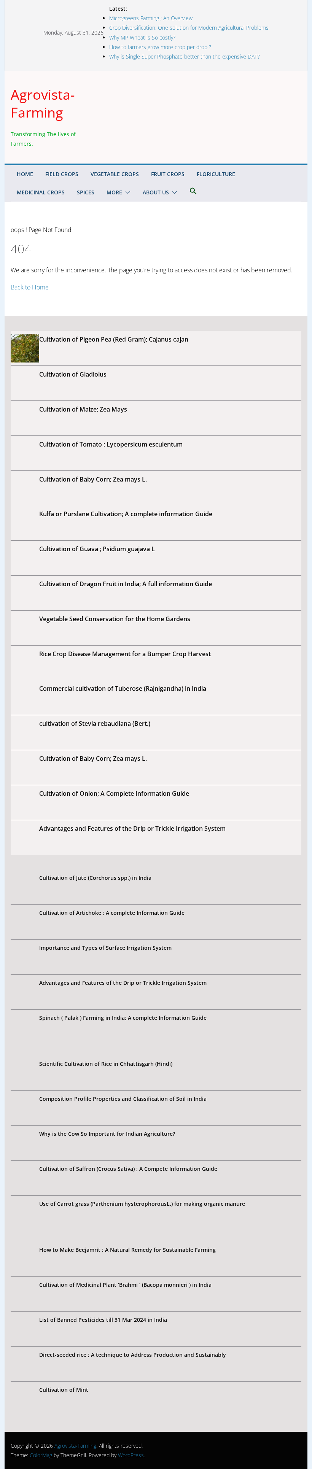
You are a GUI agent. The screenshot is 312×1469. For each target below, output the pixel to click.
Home (25, 174)
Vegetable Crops (115, 174)
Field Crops (61, 174)
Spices (85, 192)
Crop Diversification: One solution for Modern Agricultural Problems (189, 27)
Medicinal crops (41, 192)
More (114, 192)
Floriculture (216, 174)
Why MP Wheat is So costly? (142, 37)
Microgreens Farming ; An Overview (151, 18)
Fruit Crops (168, 174)
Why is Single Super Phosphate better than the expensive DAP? (184, 56)
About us (156, 192)
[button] (126, 192)
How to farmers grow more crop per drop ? (160, 47)
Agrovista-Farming (43, 103)
